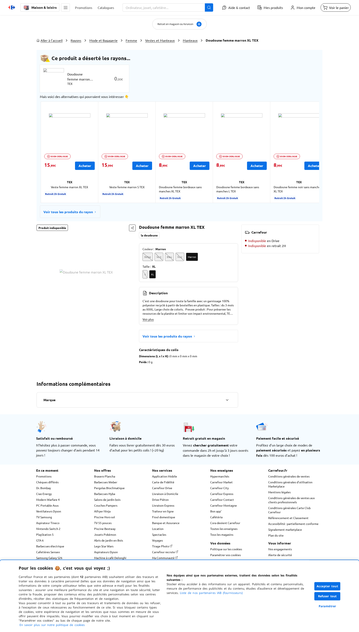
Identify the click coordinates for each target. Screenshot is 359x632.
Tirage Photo (161, 546)
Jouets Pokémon (105, 534)
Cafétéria (216, 517)
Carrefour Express (221, 494)
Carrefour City (219, 488)
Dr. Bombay (43, 488)
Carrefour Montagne (223, 505)
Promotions (44, 476)
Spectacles (159, 534)
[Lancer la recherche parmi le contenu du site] (209, 7)
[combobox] (168, 7)
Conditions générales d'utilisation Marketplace (290, 484)
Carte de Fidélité (163, 482)
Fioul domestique (163, 517)
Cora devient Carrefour (225, 523)
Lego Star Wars (103, 546)
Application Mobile (164, 476)
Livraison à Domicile (165, 494)
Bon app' (215, 511)
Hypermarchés (219, 476)
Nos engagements (280, 549)
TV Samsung (44, 517)
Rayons (76, 40)
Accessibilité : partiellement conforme (293, 524)
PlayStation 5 (45, 534)
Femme (131, 40)
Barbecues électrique (50, 546)
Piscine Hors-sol (104, 517)
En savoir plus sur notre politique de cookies (52, 625)
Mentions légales (279, 492)
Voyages (157, 540)
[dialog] (179, 596)
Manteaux (190, 40)
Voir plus (148, 319)
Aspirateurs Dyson (106, 552)
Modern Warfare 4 (48, 499)
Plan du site (276, 535)
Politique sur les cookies (226, 549)
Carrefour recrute (164, 552)
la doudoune (149, 235)
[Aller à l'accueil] (11, 7)
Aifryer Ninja (102, 511)
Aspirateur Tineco (47, 523)
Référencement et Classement (288, 518)
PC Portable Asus (47, 505)
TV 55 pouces (103, 523)
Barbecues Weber (105, 482)
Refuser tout (327, 596)
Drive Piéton (160, 499)
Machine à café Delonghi (110, 558)
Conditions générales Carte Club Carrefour (289, 510)
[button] (65, 7)
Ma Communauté (163, 558)
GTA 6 (40, 540)
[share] (132, 228)
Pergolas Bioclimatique (109, 488)
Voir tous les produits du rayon (68, 212)
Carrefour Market (221, 482)
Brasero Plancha (104, 476)
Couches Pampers (105, 505)
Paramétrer (327, 606)
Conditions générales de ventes (289, 476)
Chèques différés (47, 482)
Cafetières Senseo (48, 552)
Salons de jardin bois (107, 499)
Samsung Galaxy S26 (49, 558)
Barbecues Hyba (104, 494)
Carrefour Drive (162, 488)
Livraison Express (163, 505)
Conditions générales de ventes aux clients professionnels (291, 500)
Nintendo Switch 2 (48, 529)
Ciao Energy (44, 494)
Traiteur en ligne (163, 511)
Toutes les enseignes (223, 529)
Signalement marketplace (285, 529)
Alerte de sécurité (280, 555)
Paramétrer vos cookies (225, 555)
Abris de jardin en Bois (108, 540)
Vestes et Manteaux (160, 40)
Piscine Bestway (105, 529)
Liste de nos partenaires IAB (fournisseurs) (211, 593)
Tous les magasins (221, 534)
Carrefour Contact (222, 499)
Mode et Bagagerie (103, 40)
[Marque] (227, 400)
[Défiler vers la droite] (309, 152)
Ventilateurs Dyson (48, 511)
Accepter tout (327, 586)
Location (158, 529)
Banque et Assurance (166, 523)
